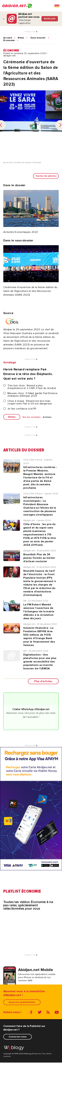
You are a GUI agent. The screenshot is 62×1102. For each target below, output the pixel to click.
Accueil (7, 38)
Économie (9, 40)
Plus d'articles (43, 681)
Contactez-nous (17, 1036)
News (21, 38)
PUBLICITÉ (30, 32)
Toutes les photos (45, 176)
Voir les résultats (31, 417)
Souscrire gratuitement (22, 1002)
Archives (47, 417)
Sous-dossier (38, 38)
